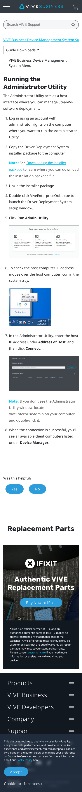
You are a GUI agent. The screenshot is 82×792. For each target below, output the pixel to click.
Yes (14, 489)
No (37, 489)
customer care (37, 652)
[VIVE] (41, 6)
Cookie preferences (22, 783)
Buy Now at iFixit (41, 602)
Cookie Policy (24, 760)
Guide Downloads (21, 50)
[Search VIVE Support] (72, 24)
